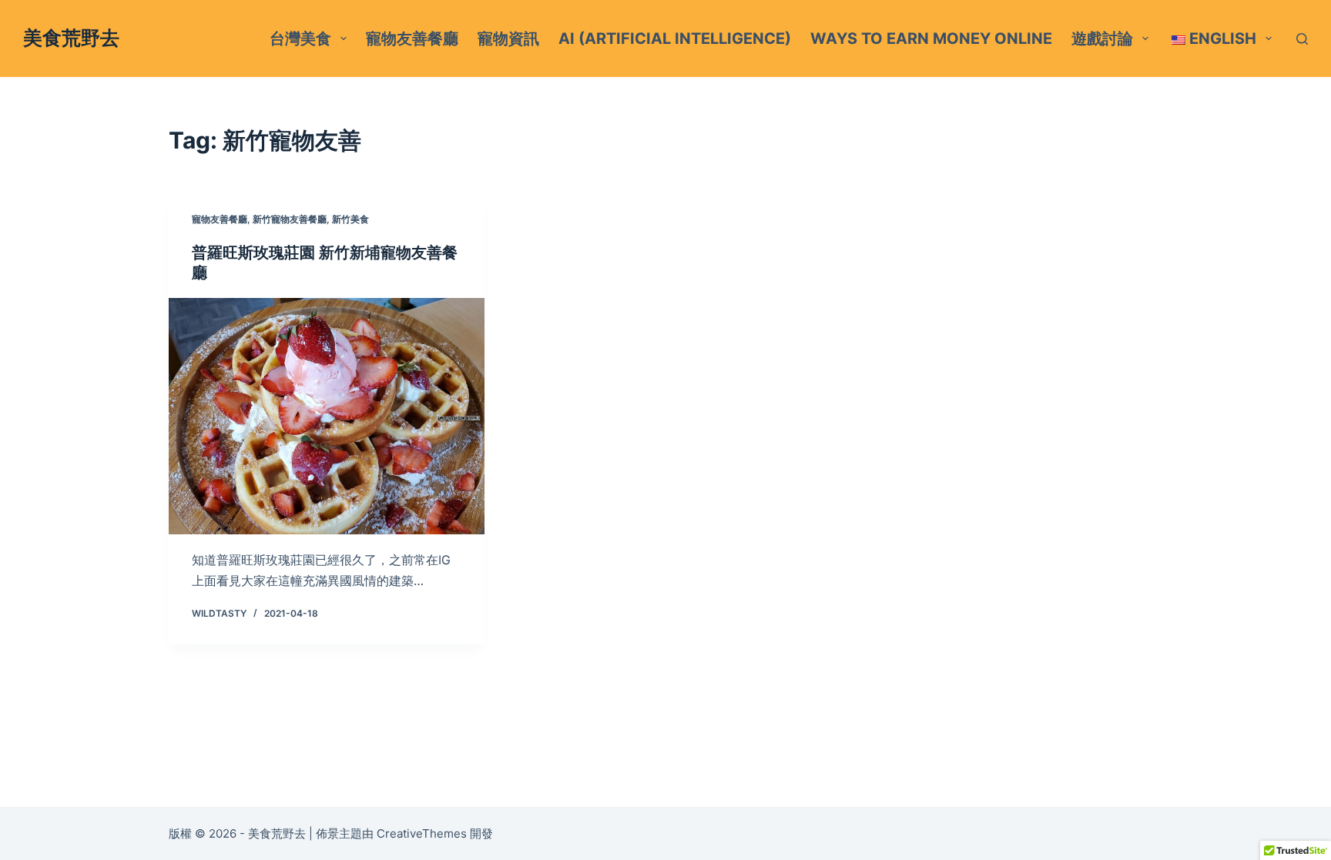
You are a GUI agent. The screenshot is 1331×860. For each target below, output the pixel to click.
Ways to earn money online (931, 38)
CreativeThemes (422, 833)
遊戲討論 (1102, 38)
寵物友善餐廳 (412, 38)
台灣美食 (300, 38)
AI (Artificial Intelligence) (674, 38)
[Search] (1302, 39)
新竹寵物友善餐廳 (290, 219)
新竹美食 (350, 219)
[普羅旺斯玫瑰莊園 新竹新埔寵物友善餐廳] (326, 416)
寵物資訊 (508, 38)
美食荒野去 (71, 37)
